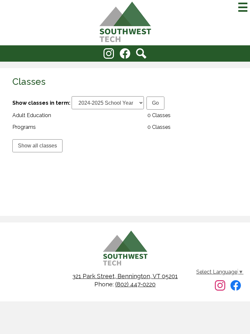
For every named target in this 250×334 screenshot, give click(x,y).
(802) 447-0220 (135, 284)
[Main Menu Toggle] (243, 7)
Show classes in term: (41, 103)
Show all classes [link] (37, 145)
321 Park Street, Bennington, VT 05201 (125, 276)
